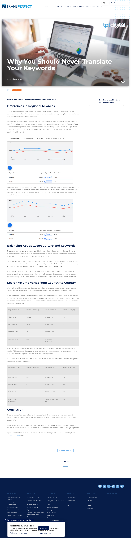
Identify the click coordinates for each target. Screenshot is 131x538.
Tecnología (58, 6)
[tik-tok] (122, 486)
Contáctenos (112, 494)
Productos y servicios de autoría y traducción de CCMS (35, 513)
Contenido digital (11, 504)
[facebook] (100, 486)
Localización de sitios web (34, 500)
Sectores (67, 6)
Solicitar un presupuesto (94, 6)
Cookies (99, 535)
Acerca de (91, 494)
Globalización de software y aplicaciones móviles (34, 503)
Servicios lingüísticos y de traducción (13, 498)
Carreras (89, 505)
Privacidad (91, 535)
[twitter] (104, 486)
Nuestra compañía (92, 497)
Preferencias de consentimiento (18, 520)
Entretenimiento (51, 518)
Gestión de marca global (13, 510)
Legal (48, 504)
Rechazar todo (45, 533)
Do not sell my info (108, 535)
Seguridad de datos (32, 510)
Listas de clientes (71, 497)
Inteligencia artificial (32, 507)
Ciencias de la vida (52, 497)
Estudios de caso (71, 500)
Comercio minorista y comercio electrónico (55, 501)
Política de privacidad (18, 533)
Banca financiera (51, 512)
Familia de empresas (118, 3)
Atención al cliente (12, 512)
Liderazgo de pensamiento (74, 503)
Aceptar (43, 528)
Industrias (51, 494)
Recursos (70, 494)
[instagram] (113, 486)
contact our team (13, 435)
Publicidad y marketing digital (55, 520)
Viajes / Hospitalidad (52, 507)
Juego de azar (50, 515)
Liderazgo (89, 500)
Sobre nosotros (78, 6)
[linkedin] (117, 486)
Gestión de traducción (33, 497)
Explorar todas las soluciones (14, 515)
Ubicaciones (90, 508)
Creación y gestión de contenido (15, 502)
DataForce (29, 519)
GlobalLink (30, 517)
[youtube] (109, 486)
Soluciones (48, 6)
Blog (68, 505)
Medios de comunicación (13, 507)
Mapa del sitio (120, 535)
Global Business (16, 89)
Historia (89, 503)
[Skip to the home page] (17, 6)
